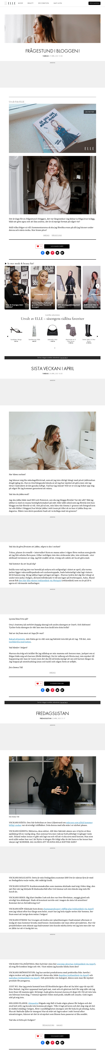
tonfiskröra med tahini (20, 641)
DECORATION (43, 3)
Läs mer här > (64, 357)
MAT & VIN (58, 3)
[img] (39, 246)
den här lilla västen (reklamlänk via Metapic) (40, 580)
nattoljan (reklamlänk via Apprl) (24, 977)
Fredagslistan (45, 718)
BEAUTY (31, 3)
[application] (52, 128)
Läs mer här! (89, 112)
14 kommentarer (56, 246)
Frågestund (57, 235)
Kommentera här (57, 683)
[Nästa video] (98, 286)
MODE (20, 3)
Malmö (59, 1025)
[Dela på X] (47, 252)
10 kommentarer (57, 1036)
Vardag (46, 56)
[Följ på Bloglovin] (62, 252)
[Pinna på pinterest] (52, 252)
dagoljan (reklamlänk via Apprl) (74, 975)
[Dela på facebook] (43, 252)
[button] (17, 287)
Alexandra (33, 1003)
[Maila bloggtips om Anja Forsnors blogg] (57, 252)
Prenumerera (94, 3)
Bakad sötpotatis (17, 638)
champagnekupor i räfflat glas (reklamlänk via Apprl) (68, 908)
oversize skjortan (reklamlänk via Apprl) (76, 963)
